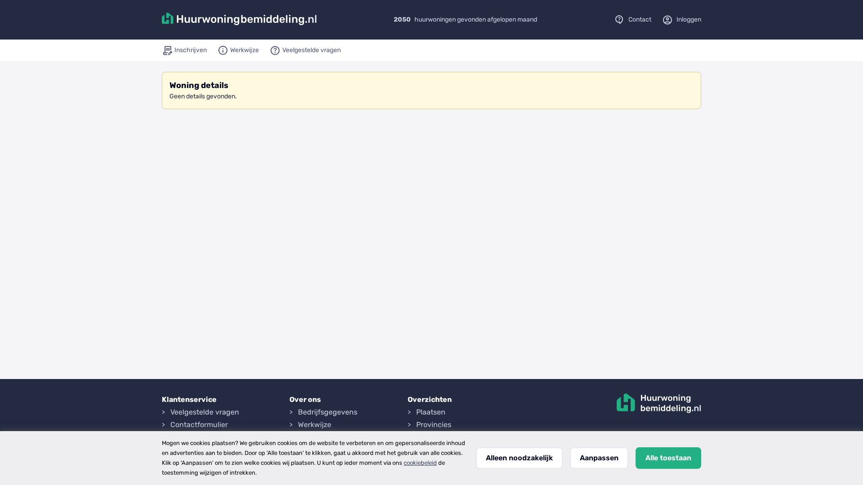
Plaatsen (430, 412)
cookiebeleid (420, 462)
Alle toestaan (668, 458)
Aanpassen (599, 458)
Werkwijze (314, 424)
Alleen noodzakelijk (519, 458)
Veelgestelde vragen (204, 412)
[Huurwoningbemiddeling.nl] (239, 20)
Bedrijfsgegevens (327, 412)
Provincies (433, 424)
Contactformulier (199, 424)
